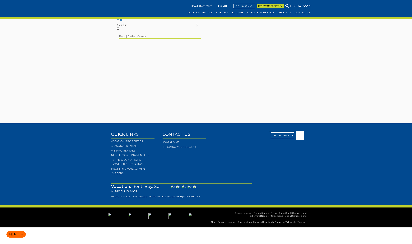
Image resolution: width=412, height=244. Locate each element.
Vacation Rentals (200, 12)
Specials (222, 12)
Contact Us (303, 12)
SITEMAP (177, 196)
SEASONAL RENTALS (124, 145)
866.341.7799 (171, 141)
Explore (237, 12)
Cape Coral (285, 213)
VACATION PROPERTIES (127, 141)
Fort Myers (254, 216)
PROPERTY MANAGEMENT (129, 168)
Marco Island (276, 216)
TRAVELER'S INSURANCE (127, 164)
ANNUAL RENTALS (123, 150)
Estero (274, 213)
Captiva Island (299, 213)
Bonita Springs (261, 213)
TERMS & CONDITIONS (126, 159)
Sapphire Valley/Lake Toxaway (291, 222)
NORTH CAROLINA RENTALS (130, 155)
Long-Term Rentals (261, 12)
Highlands (268, 222)
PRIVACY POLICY (191, 196)
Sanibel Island (299, 216)
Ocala (288, 216)
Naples (264, 216)
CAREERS (117, 173)
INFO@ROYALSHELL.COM (179, 146)
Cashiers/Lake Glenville (250, 222)
